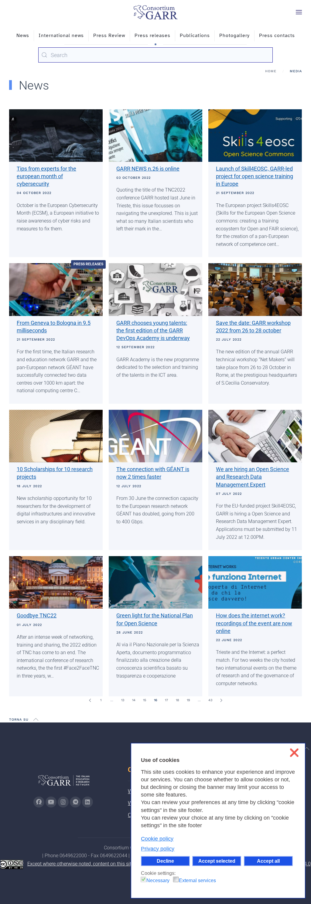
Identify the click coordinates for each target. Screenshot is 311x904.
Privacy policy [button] (157, 849)
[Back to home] (155, 12)
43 (210, 700)
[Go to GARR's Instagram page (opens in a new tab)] (38, 802)
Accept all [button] (268, 861)
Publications (195, 35)
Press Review (109, 35)
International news (61, 35)
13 (122, 700)
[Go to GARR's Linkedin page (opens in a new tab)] (87, 802)
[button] (299, 12)
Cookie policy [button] (157, 839)
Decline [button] (165, 861)
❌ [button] (294, 753)
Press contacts (277, 35)
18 (177, 700)
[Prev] (90, 700)
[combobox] (155, 55)
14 (133, 700)
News (22, 35)
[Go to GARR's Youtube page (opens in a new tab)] (51, 802)
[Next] (221, 700)
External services (197, 880)
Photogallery (234, 35)
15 (144, 700)
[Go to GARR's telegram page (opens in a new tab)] (75, 802)
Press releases (152, 35)
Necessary (157, 880)
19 (188, 700)
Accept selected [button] (216, 861)
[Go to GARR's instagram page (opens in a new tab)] (63, 802)
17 (166, 700)
